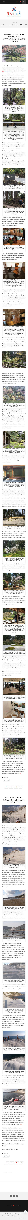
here (20, 773)
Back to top (21, 1218)
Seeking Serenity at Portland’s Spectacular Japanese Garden (14, 38)
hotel (21, 1124)
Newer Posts (7, 1173)
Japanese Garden (6, 71)
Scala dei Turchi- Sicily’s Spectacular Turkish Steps (14, 799)
